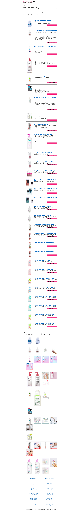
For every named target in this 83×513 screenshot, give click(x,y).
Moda (38, 1)
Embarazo (47, 1)
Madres (44, 1)
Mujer (40, 1)
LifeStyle (42, 1)
